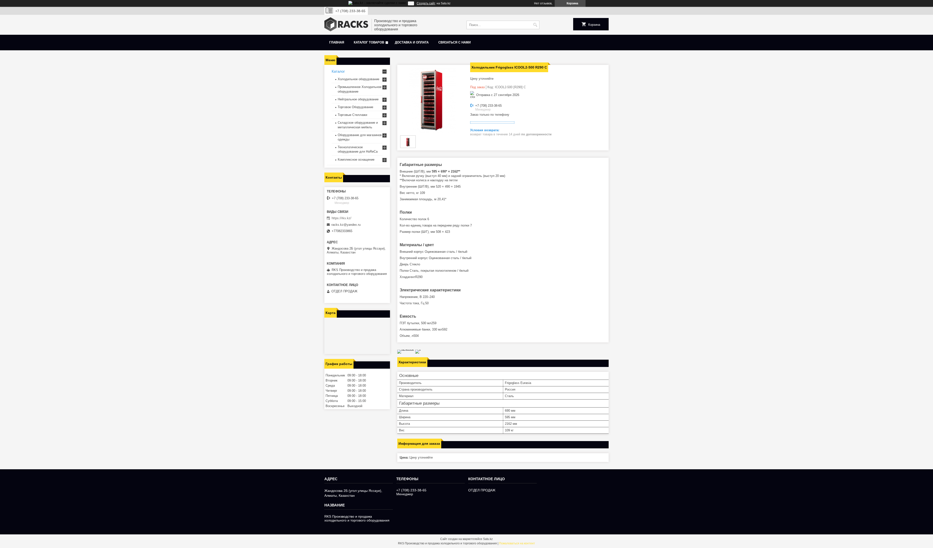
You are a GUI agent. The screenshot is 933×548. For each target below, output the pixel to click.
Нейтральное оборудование (358, 99)
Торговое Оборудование (355, 107)
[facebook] (405, 349)
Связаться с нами (454, 42)
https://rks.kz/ (341, 218)
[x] (418, 349)
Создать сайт (426, 3)
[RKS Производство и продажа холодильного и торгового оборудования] (346, 24)
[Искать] (535, 25)
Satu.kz (488, 539)
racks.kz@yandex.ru (346, 224)
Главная (336, 42)
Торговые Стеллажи (352, 115)
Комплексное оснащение (356, 159)
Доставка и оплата (412, 42)
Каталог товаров (369, 42)
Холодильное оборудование (358, 79)
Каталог (338, 71)
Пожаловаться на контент (517, 543)
